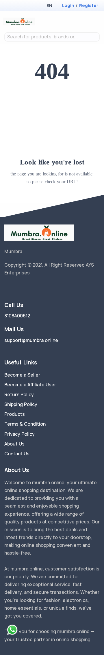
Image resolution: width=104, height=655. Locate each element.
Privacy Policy (19, 434)
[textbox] (52, 37)
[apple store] (8, 6)
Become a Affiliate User (30, 384)
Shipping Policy (20, 404)
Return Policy (19, 394)
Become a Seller (22, 375)
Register (88, 5)
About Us (14, 444)
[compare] (79, 21)
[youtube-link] (32, 288)
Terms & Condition (25, 424)
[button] (49, 5)
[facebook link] (15, 288)
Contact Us (16, 453)
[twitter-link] (6, 288)
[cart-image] (88, 21)
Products (14, 414)
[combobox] (52, 37)
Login (68, 5)
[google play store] (18, 6)
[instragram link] (24, 288)
